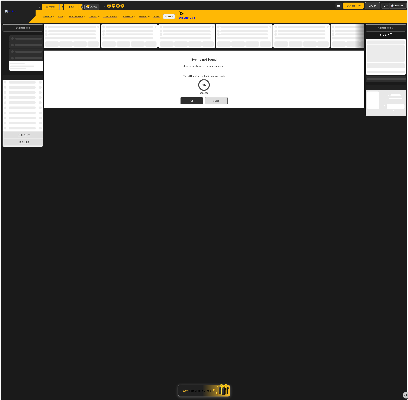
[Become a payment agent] (338, 6)
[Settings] (386, 6)
